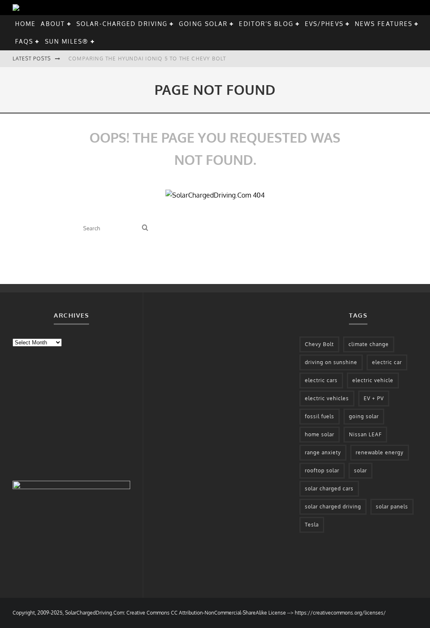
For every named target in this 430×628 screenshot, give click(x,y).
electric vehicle (372, 380)
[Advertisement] (76, 412)
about (53, 23)
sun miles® (67, 41)
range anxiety (323, 452)
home (25, 23)
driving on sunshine (331, 362)
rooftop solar (322, 470)
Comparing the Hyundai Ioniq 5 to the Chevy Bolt (147, 58)
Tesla (312, 524)
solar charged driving (333, 506)
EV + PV (374, 398)
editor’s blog (266, 23)
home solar (319, 434)
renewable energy (380, 452)
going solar (203, 23)
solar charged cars (329, 488)
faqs (24, 41)
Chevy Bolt (319, 344)
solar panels (392, 506)
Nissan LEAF (365, 434)
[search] (145, 228)
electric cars (321, 380)
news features (383, 23)
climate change (369, 344)
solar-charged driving (122, 23)
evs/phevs (324, 23)
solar (360, 470)
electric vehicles (327, 398)
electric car (387, 362)
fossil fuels (319, 416)
